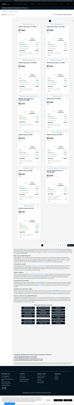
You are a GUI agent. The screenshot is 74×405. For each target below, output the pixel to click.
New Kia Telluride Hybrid (43, 320)
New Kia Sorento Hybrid (58, 313)
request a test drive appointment (60, 292)
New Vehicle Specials (58, 320)
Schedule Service (40, 377)
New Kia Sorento (43, 313)
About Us (57, 376)
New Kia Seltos (28, 313)
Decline (58, 400)
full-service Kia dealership (52, 250)
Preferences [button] (33, 401)
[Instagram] (5, 388)
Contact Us (58, 323)
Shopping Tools (41, 374)
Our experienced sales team (38, 274)
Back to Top (70, 245)
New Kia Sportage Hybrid (43, 316)
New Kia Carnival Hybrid (43, 307)
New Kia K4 (58, 307)
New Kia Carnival (28, 307)
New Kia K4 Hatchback (28, 310)
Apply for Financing (28, 323)
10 (68, 20)
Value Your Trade (43, 323)
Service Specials (40, 382)
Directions (57, 377)
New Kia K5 (43, 310)
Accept (68, 400)
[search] (72, 4)
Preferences (48, 400)
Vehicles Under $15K (24, 381)
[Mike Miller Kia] (7, 4)
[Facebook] (3, 388)
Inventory (22, 374)
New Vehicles (22, 376)
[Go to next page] (70, 21)
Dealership (58, 374)
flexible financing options (61, 260)
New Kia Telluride (28, 320)
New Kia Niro (58, 310)
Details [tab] (25, 38)
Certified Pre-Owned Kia (24, 379)
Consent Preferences (9, 403)
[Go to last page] (72, 21)
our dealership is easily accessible (38, 266)
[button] (38, 25)
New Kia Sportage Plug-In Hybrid (58, 317)
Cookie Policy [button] (10, 401)
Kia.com (56, 379)
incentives (40, 285)
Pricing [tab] (32, 38)
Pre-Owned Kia (23, 377)
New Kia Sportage (28, 316)
